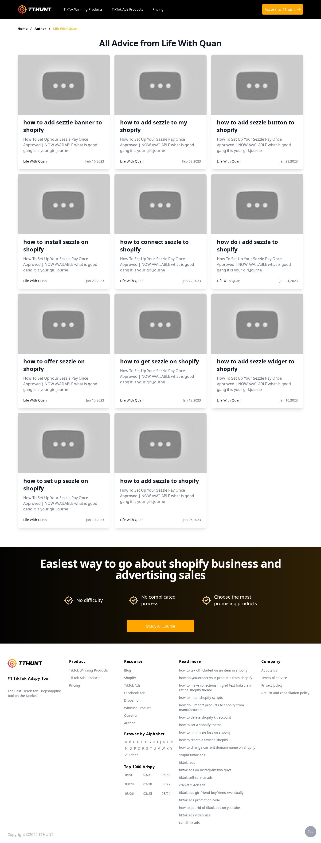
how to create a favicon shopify (203, 740)
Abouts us (269, 670)
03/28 (147, 784)
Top (310, 831)
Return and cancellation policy (285, 693)
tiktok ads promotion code (199, 800)
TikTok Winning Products (83, 9)
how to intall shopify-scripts (201, 697)
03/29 (129, 784)
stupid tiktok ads (192, 755)
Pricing (158, 9)
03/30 (166, 774)
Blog (127, 670)
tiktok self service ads (196, 777)
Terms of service (274, 678)
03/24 (166, 793)
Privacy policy (271, 685)
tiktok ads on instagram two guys (205, 770)
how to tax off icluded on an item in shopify (213, 670)
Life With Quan (65, 28)
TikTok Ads (132, 685)
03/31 (147, 774)
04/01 (129, 774)
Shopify (130, 678)
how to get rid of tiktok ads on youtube (209, 807)
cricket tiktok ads (192, 785)
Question (131, 715)
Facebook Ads (134, 693)
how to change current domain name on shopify (217, 747)
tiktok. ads (187, 762)
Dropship (131, 700)
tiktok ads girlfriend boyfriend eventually (211, 792)
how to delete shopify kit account (205, 717)
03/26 (129, 793)
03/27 (166, 784)
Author (41, 28)
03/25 (147, 793)
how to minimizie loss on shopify (205, 732)
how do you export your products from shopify (215, 678)
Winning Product (137, 708)
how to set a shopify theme (200, 725)
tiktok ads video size (195, 815)
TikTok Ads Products (127, 9)
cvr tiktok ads (189, 822)
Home (22, 28)
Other (133, 755)
